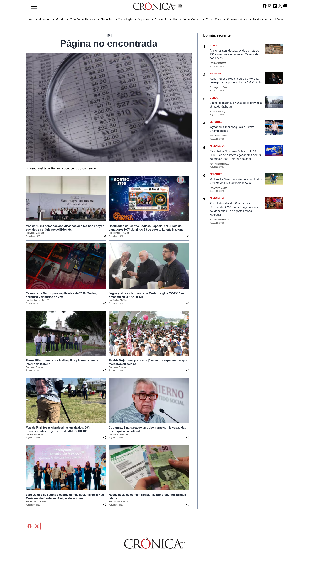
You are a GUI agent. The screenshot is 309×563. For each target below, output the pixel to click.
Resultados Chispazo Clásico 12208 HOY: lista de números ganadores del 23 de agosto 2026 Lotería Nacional (235, 155)
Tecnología (125, 19)
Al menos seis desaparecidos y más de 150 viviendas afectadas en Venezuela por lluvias (234, 54)
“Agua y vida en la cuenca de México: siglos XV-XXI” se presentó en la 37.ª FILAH (146, 295)
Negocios (107, 19)
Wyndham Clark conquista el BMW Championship (232, 129)
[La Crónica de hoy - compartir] (104, 236)
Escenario (179, 19)
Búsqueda (281, 19)
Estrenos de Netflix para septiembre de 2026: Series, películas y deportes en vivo (61, 295)
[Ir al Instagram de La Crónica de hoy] (270, 5)
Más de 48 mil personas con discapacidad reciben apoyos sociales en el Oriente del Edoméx (65, 227)
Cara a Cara (213, 19)
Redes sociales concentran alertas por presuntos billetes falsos (147, 496)
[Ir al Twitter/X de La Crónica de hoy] (280, 5)
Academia (161, 19)
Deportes (143, 19)
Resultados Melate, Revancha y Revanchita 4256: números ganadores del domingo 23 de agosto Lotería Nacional (234, 209)
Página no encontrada (108, 43)
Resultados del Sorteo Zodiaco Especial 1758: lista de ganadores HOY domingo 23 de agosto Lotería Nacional (146, 227)
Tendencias (260, 19)
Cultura (195, 19)
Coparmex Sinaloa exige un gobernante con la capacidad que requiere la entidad (147, 429)
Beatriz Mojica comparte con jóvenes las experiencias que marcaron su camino (148, 362)
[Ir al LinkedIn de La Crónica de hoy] (275, 5)
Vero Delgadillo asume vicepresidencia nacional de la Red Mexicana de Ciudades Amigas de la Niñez (65, 496)
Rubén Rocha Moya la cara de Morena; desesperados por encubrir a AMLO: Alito (236, 80)
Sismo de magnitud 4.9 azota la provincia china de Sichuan (236, 104)
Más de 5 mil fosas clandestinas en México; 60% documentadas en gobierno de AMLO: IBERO (58, 429)
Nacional (27, 19)
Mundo (60, 19)
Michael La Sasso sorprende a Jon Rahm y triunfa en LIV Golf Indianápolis (236, 181)
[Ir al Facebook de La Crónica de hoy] (264, 5)
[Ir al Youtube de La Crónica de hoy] (285, 5)
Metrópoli (44, 19)
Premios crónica (237, 19)
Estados (90, 19)
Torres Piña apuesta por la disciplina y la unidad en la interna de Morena (62, 362)
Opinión (75, 19)
